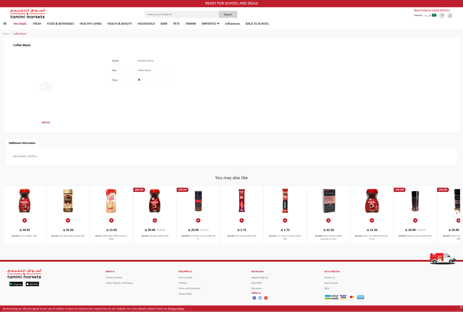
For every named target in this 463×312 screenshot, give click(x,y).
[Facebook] (254, 298)
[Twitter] (260, 298)
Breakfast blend (146, 61)
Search (228, 14)
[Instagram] (266, 298)
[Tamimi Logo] (27, 13)
